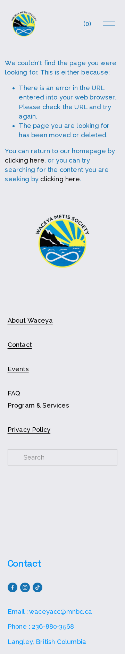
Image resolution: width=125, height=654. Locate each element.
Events (18, 369)
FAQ (14, 393)
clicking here (24, 160)
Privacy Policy (29, 429)
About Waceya (30, 320)
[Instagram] (25, 587)
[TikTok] (37, 587)
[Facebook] (12, 587)
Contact (20, 344)
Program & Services (38, 405)
